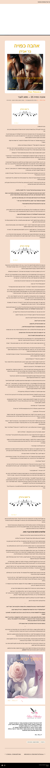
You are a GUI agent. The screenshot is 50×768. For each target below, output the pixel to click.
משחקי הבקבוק (21, 100)
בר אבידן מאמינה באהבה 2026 (44, 765)
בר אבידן (42, 742)
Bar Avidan (34, 100)
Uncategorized (29, 100)
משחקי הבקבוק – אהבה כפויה (12, 100)
